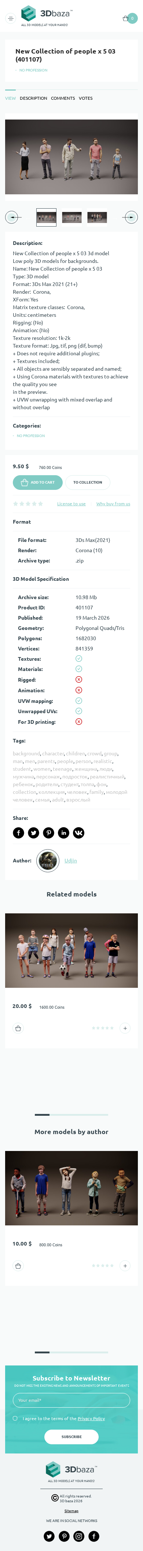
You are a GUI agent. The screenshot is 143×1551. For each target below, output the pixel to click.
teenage (62, 769)
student (22, 769)
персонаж (48, 777)
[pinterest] (48, 833)
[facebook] (18, 833)
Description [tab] (33, 98)
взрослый (78, 800)
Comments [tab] (63, 98)
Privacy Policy (91, 1418)
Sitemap (71, 1511)
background (26, 753)
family (96, 792)
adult (58, 800)
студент (69, 784)
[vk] (78, 833)
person (83, 761)
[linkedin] (63, 833)
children (75, 753)
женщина (85, 769)
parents (46, 761)
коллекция (51, 792)
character (53, 753)
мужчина (23, 777)
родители (47, 784)
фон (101, 784)
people (65, 761)
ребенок (23, 784)
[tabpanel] (71, 496)
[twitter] (33, 833)
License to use (71, 503)
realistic (103, 761)
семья (42, 800)
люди (105, 769)
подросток (75, 777)
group (110, 753)
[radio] (15, 503)
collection (24, 792)
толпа (87, 784)
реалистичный (107, 777)
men (30, 761)
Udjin (71, 860)
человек (77, 792)
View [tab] (10, 98)
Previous (28, 217)
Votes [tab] (85, 98)
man (18, 761)
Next (114, 217)
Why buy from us (113, 503)
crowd (94, 753)
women (42, 769)
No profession (33, 70)
